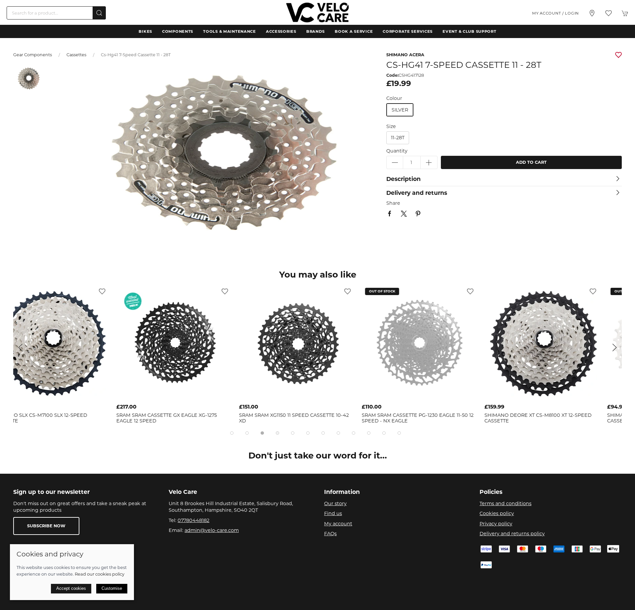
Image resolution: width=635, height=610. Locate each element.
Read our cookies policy (99, 574)
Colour (394, 98)
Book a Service (354, 31)
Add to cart (531, 162)
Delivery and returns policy (512, 534)
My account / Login (555, 13)
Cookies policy (497, 513)
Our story (335, 503)
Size (391, 126)
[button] (608, 13)
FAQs (330, 534)
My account (338, 524)
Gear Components (32, 54)
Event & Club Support (469, 31)
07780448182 (193, 520)
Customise (112, 588)
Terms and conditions (505, 503)
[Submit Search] (99, 13)
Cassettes (76, 54)
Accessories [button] (281, 31)
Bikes (145, 31)
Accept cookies (71, 588)
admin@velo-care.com (212, 530)
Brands (315, 31)
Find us (333, 513)
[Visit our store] (592, 13)
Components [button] (177, 31)
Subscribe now (46, 525)
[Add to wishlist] (122, 291)
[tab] (231, 433)
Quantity (396, 151)
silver (400, 110)
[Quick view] (122, 395)
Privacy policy (496, 524)
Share (393, 203)
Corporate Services (408, 31)
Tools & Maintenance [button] (229, 31)
